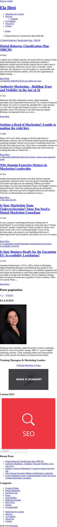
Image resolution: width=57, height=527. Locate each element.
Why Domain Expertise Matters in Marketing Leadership (23, 166)
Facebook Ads (11, 493)
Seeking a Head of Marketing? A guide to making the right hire (28, 126)
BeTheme (13, 526)
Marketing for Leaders (14, 14)
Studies (8, 505)
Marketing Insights (13, 500)
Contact (8, 26)
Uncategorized (11, 507)
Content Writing (12, 488)
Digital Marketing (12, 490)
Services (8, 16)
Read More (4, 78)
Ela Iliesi (8, 7)
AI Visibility (10, 21)
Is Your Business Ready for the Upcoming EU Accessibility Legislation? (28, 253)
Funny (8, 495)
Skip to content (6, 1)
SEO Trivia (10, 502)
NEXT (10, 295)
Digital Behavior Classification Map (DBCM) (24, 461)
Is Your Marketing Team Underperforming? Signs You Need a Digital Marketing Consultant (25, 209)
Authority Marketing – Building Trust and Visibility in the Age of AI (26, 88)
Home (7, 31)
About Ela (9, 23)
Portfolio (14, 19)
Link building (11, 498)
